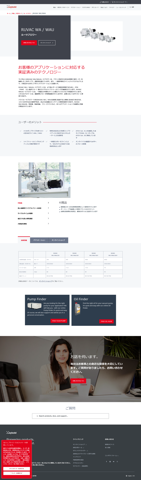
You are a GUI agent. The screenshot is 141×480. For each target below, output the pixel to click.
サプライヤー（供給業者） (81, 466)
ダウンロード (95, 7)
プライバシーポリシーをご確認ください (16, 463)
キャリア (111, 7)
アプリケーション (75, 7)
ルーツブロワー (28, 13)
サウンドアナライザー (79, 451)
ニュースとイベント (121, 7)
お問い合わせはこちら (29, 43)
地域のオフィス (109, 445)
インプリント (77, 457)
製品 (54, 7)
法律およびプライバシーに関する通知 (84, 454)
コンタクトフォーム (111, 456)
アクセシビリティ (78, 463)
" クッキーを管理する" (16, 473)
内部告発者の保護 (78, 460)
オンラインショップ (45, 43)
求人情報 (107, 448)
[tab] (34, 203)
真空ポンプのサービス (63, 7)
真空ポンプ (19, 13)
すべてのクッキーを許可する (16, 469)
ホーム (8, 13)
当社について (104, 7)
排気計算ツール (77, 448)
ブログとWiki (86, 7)
